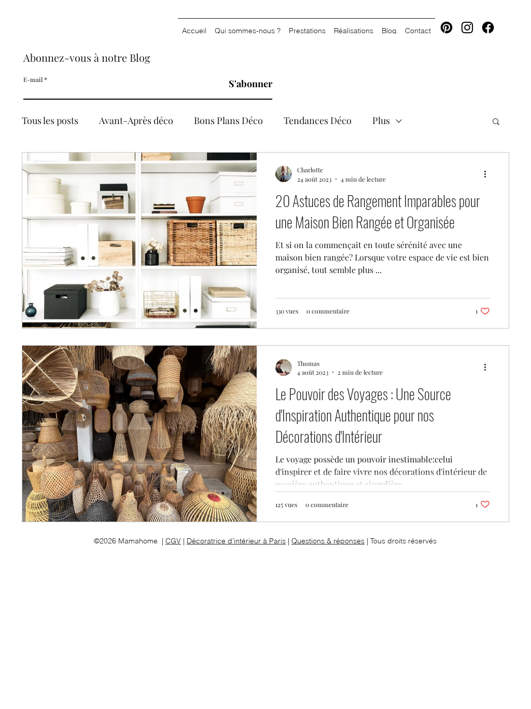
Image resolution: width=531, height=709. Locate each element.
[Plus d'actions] (488, 174)
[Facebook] (488, 27)
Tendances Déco (318, 120)
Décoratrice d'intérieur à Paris (236, 541)
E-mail (33, 79)
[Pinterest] (446, 27)
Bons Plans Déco (228, 120)
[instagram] (467, 27)
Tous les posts (50, 120)
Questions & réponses (328, 541)
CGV (173, 541)
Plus (381, 120)
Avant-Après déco (136, 120)
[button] (496, 122)
